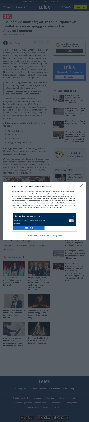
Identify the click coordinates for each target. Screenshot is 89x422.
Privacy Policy (57, 236)
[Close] (82, 186)
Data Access (44, 236)
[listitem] (43, 216)
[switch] (71, 220)
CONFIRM (29, 228)
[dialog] (44, 211)
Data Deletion (32, 236)
